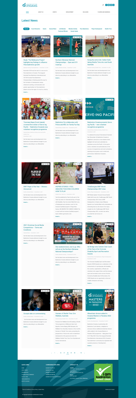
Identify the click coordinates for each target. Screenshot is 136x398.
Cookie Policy (41, 389)
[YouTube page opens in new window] (109, 5)
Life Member (62, 28)
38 (67, 353)
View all (26, 28)
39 (71, 353)
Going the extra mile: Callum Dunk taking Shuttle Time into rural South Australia (99, 62)
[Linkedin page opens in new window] (113, 5)
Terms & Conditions (26, 389)
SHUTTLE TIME (25, 376)
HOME (23, 368)
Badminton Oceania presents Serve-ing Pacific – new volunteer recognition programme (99, 124)
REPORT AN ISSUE (25, 381)
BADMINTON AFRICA (50, 368)
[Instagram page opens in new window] (111, 5)
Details (25, 92)
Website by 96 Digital (109, 389)
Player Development (97, 28)
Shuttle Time (108, 28)
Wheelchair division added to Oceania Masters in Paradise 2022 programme (99, 316)
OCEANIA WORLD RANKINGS (28, 374)
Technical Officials (63, 31)
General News (52, 28)
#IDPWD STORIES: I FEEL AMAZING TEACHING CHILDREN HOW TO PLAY (67, 189)
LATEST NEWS (25, 370)
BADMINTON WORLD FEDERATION (53, 376)
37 (64, 353)
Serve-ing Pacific (41, 132)
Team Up (64, 194)
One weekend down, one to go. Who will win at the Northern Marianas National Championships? (67, 249)
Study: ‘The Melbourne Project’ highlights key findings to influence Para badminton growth (35, 62)
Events (44, 28)
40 (74, 353)
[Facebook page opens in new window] (106, 5)
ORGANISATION (25, 372)
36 (60, 353)
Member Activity (73, 28)
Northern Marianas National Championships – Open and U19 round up (66, 62)
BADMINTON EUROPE (50, 372)
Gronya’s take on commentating (34, 313)
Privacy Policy (35, 389)
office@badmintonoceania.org (76, 372)
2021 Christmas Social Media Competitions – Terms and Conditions (34, 227)
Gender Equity (74, 31)
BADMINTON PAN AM (50, 374)
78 (81, 353)
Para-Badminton (84, 28)
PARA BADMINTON (26, 379)
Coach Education (35, 28)
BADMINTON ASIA (50, 370)
